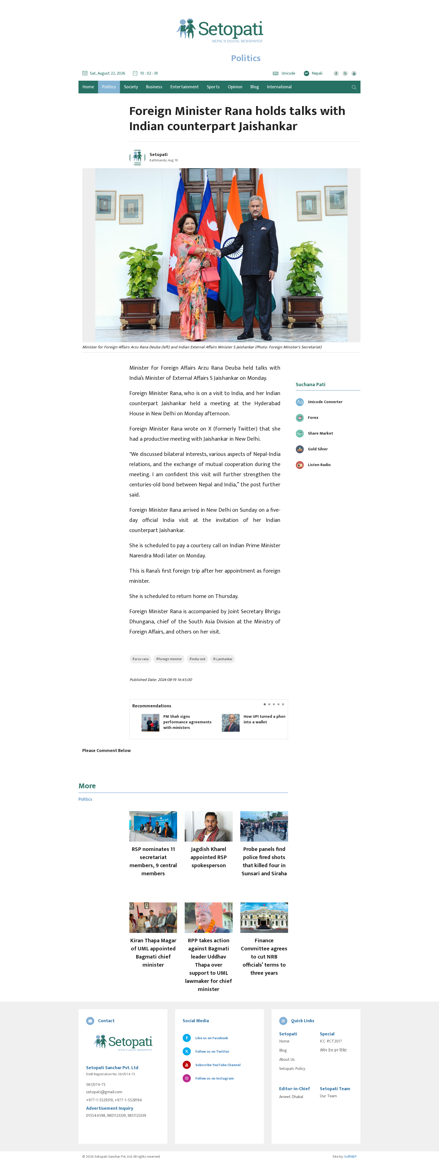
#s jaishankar (222, 659)
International (279, 87)
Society (131, 87)
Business (154, 87)
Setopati (159, 155)
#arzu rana (140, 659)
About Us (287, 1059)
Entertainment (184, 87)
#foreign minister (169, 659)
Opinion (235, 87)
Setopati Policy (292, 1069)
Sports (213, 87)
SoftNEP (350, 1156)
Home (284, 1041)
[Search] (354, 87)
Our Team (328, 1096)
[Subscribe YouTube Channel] (354, 73)
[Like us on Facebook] (336, 73)
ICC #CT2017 (331, 1041)
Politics (109, 87)
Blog (254, 87)
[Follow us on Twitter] (345, 73)
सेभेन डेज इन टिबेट (333, 1050)
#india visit (197, 659)
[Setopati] (123, 1043)
